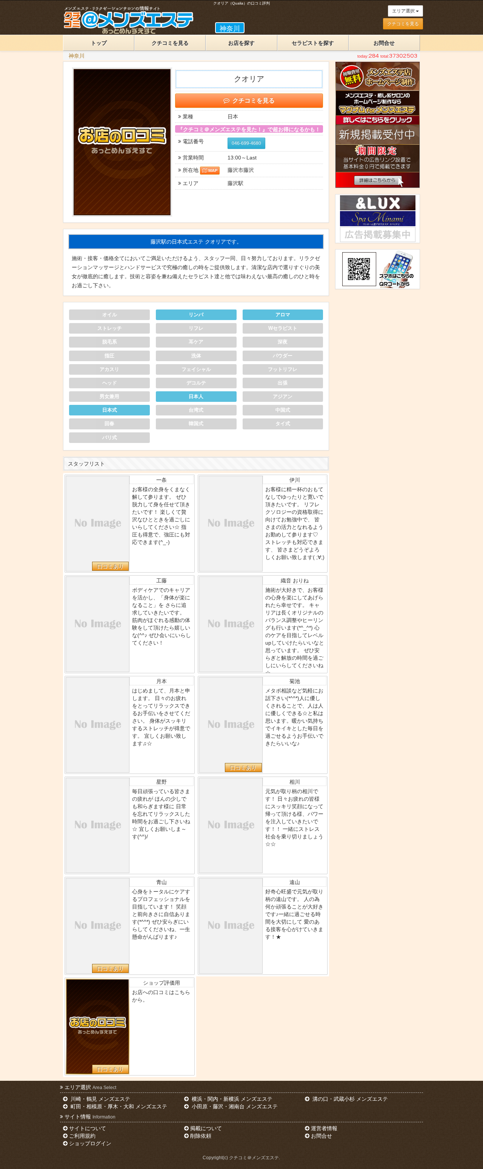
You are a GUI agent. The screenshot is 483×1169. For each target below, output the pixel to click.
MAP (212, 170)
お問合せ (384, 43)
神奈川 (77, 56)
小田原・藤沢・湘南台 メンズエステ (234, 1106)
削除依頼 (200, 1136)
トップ (99, 43)
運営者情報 (324, 1128)
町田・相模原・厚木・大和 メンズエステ (118, 1106)
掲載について (206, 1128)
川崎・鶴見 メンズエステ (99, 1099)
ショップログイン (90, 1143)
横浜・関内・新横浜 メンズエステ (231, 1099)
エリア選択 (404, 11)
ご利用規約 (82, 1136)
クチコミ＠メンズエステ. (254, 1157)
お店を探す (241, 43)
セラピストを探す (313, 43)
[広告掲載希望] (377, 234)
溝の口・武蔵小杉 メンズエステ (349, 1099)
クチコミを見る (403, 23)
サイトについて (87, 1128)
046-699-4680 (246, 143)
